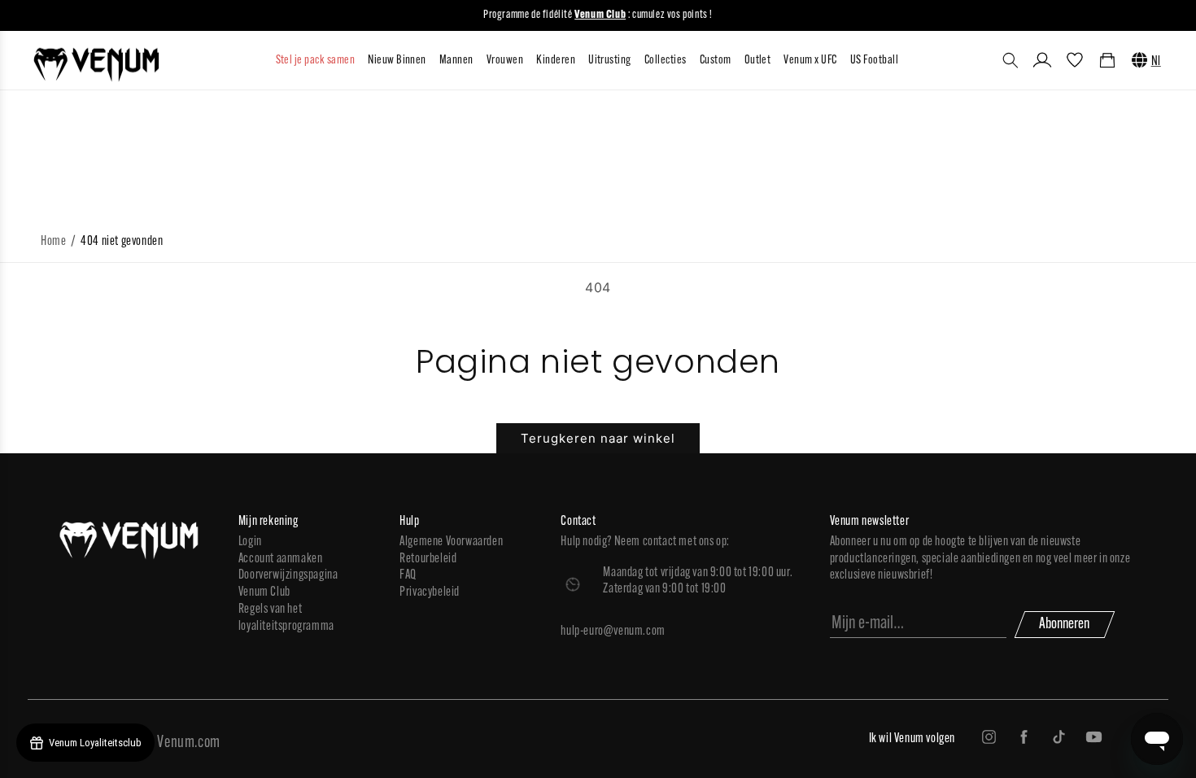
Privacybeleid (429, 592)
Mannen (456, 61)
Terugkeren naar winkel (598, 438)
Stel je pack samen (316, 61)
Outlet (757, 61)
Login (250, 542)
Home (53, 241)
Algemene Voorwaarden (451, 542)
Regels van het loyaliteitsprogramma (286, 618)
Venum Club (264, 592)
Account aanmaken (280, 559)
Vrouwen (505, 61)
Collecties (665, 61)
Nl (1156, 61)
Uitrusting (609, 61)
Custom (715, 61)
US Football (874, 61)
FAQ (408, 575)
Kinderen (555, 61)
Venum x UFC (810, 61)
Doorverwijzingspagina (288, 575)
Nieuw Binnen (397, 61)
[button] (1010, 60)
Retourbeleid (427, 559)
